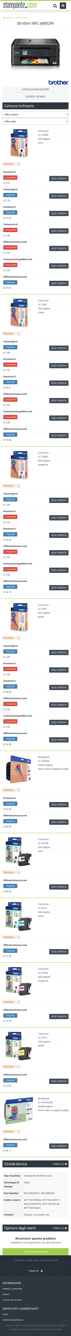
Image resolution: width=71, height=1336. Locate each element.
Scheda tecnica (35, 96)
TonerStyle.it (10, 189)
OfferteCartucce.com (15, 241)
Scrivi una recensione (35, 1251)
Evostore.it (9, 171)
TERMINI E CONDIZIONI (12, 1289)
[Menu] (63, 5)
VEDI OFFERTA (59, 178)
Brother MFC (21, 17)
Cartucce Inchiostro (35, 89)
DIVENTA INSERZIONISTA (12, 1320)
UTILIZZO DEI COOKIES (12, 1300)
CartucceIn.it (10, 224)
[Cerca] (56, 5)
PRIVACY (6, 1294)
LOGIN (5, 1314)
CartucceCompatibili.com (17, 259)
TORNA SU (59, 1164)
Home (8, 17)
